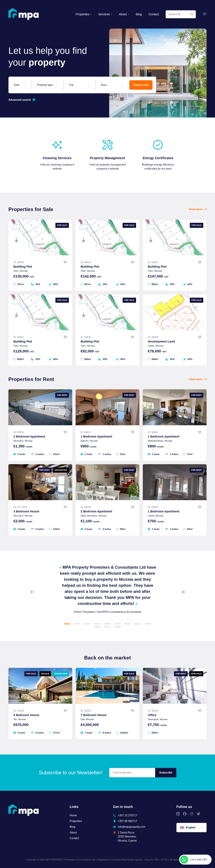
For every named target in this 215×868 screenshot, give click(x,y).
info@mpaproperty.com (131, 826)
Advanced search (19, 99)
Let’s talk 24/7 (198, 859)
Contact (153, 14)
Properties (82, 14)
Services (104, 14)
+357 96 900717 (127, 821)
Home (73, 815)
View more (195, 209)
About (123, 14)
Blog (139, 14)
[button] (20, 85)
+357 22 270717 (127, 815)
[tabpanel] (107, 589)
